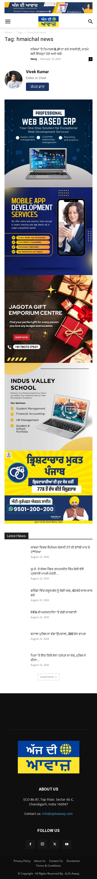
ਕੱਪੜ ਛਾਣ (37, 87)
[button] (7, 22)
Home (8, 32)
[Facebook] (30, 844)
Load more (47, 677)
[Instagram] (42, 844)
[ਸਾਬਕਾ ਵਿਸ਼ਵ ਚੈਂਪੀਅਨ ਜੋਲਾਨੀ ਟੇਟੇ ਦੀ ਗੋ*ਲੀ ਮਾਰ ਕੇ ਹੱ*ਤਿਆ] (16, 553)
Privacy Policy (22, 861)
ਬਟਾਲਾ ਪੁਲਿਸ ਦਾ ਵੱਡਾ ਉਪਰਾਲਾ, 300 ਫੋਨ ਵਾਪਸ (58, 634)
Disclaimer (73, 861)
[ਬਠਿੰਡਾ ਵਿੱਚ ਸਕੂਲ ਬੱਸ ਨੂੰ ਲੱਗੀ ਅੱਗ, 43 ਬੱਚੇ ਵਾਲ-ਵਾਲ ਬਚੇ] (16, 596)
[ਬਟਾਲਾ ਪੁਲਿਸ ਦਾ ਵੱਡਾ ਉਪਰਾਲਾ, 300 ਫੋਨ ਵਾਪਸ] (16, 639)
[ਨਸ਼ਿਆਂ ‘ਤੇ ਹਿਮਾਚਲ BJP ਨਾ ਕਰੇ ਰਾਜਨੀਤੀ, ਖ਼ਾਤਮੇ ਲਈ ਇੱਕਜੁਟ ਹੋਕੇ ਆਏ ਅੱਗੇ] (16, 55)
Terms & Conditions (48, 866)
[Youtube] (66, 844)
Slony (33, 59)
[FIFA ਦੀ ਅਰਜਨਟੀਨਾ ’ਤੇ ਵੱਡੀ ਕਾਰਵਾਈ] (16, 618)
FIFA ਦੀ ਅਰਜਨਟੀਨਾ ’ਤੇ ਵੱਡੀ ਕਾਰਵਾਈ (54, 612)
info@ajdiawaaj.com (57, 813)
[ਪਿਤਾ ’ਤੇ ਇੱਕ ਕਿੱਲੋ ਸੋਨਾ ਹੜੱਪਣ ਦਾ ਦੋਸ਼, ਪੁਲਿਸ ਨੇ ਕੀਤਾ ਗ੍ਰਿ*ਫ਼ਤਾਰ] (16, 661)
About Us (40, 861)
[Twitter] (54, 844)
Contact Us (56, 861)
